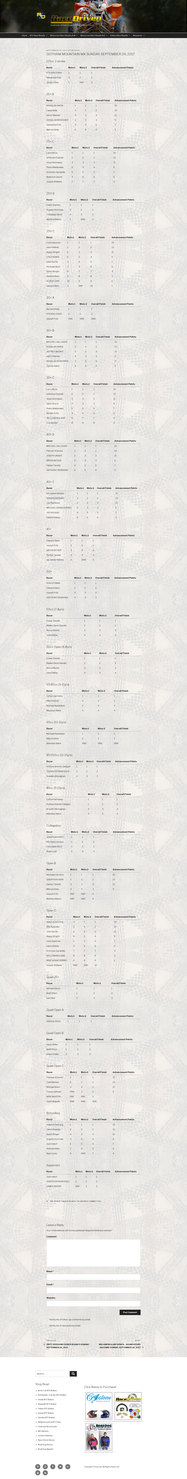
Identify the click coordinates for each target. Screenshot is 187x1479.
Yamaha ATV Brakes (46, 1417)
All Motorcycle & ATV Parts (49, 1422)
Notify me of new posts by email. (65, 1325)
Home (24, 35)
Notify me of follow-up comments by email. (69, 1319)
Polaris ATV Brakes (46, 1408)
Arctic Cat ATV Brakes (47, 1390)
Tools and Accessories (47, 1426)
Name (50, 1271)
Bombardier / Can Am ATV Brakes (52, 1395)
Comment (51, 1236)
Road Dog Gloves (45, 1444)
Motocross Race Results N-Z (92, 35)
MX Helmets (43, 1431)
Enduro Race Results (119, 35)
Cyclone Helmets (45, 1435)
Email (50, 1284)
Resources (137, 35)
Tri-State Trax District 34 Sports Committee (75, 1201)
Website (50, 1298)
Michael (75, 50)
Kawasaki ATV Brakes (47, 1404)
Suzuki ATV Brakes (46, 1413)
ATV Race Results (37, 35)
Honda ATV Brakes (46, 1399)
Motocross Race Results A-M (62, 35)
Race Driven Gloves (46, 1440)
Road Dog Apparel (45, 1449)
